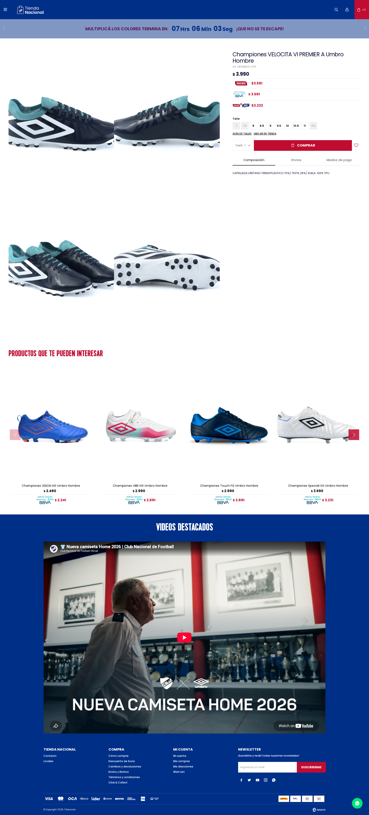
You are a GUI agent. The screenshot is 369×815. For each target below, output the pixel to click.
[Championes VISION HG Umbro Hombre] (51, 423)
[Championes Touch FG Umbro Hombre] (229, 423)
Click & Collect (117, 782)
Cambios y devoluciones (124, 766)
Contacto (50, 756)
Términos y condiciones (124, 777)
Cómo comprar (118, 756)
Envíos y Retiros (118, 772)
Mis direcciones (183, 766)
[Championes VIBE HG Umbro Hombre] (140, 423)
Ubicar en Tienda (265, 133)
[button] (336, 9)
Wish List (179, 772)
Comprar (306, 145)
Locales (48, 761)
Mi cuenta (179, 756)
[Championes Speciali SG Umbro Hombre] (318, 423)
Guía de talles (242, 133)
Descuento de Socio (121, 761)
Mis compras (181, 761)
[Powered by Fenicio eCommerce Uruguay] (319, 809)
